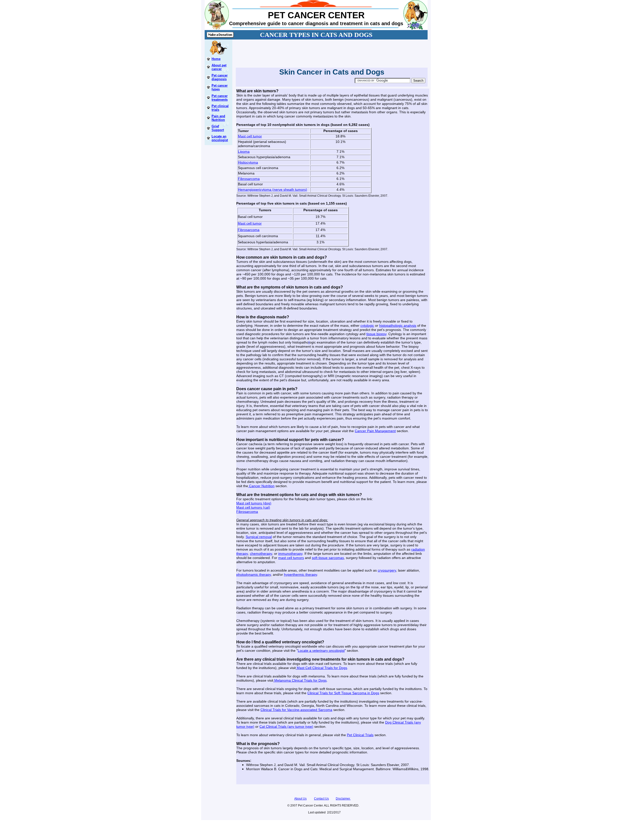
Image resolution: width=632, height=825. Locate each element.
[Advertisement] (331, 53)
